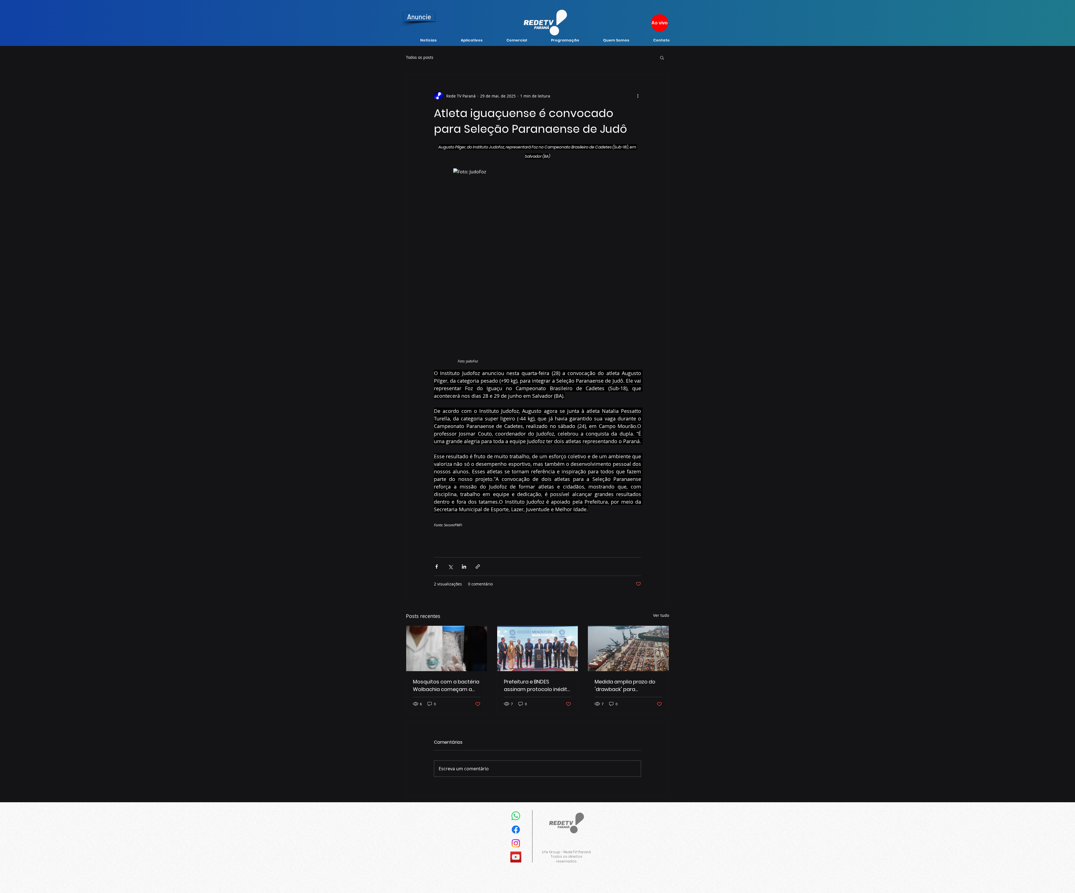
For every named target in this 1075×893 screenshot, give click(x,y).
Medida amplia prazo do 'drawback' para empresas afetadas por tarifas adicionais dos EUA (627, 685)
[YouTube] (515, 857)
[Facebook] (515, 829)
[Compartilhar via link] (477, 566)
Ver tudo (661, 615)
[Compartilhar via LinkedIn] (464, 566)
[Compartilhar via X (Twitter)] (450, 566)
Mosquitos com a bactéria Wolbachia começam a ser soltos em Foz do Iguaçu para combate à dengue (446, 685)
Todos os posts (419, 57)
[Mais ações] (637, 95)
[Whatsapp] (515, 815)
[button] (662, 57)
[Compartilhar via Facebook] (436, 566)
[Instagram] (515, 843)
